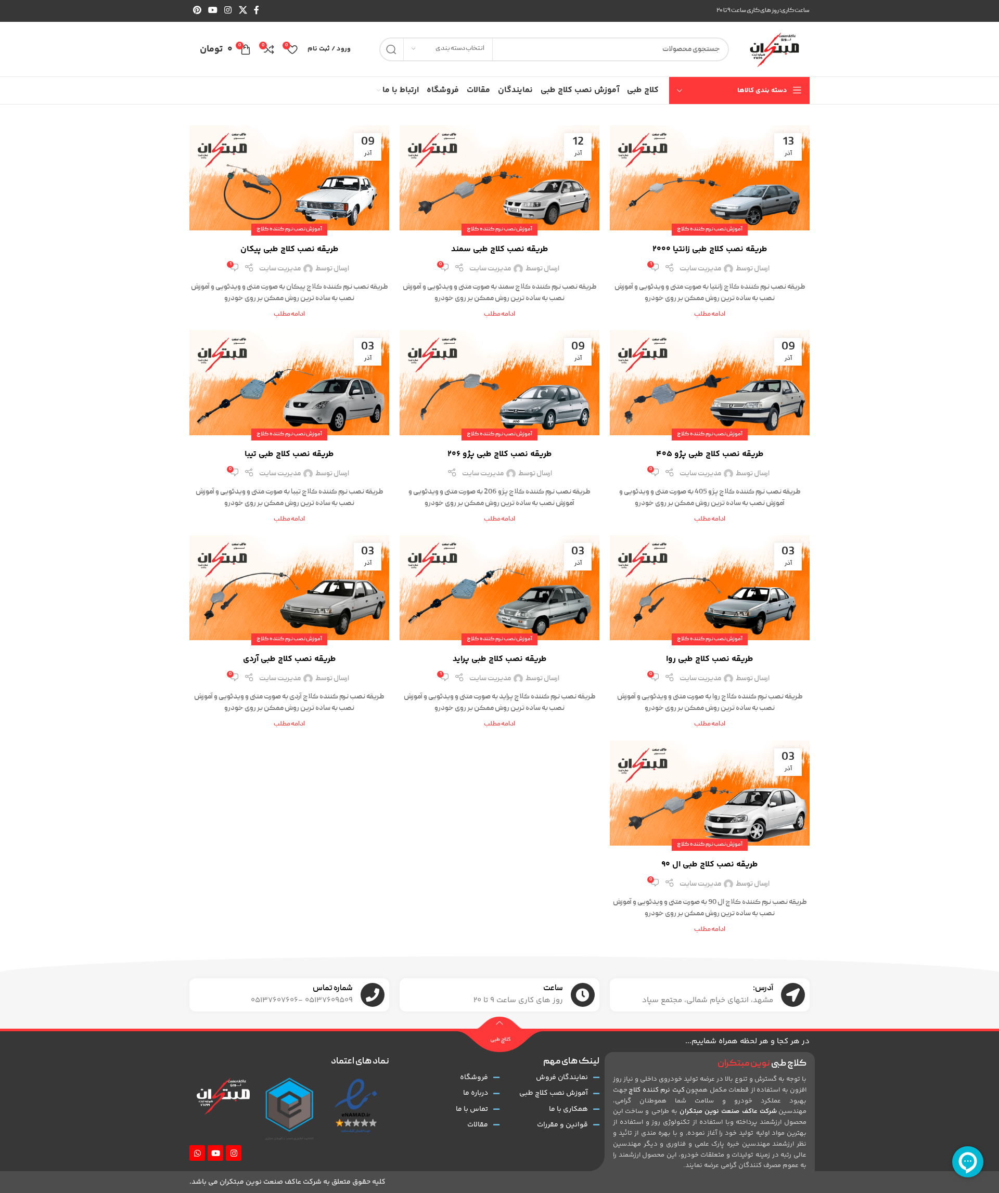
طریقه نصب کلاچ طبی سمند (499, 249)
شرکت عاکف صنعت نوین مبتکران (728, 1111)
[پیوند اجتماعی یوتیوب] (212, 10)
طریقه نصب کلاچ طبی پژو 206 (499, 454)
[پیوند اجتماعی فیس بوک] (256, 10)
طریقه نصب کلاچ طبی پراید (500, 659)
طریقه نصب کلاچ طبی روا (709, 659)
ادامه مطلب (709, 314)
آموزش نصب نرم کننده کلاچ (709, 229)
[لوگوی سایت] (774, 49)
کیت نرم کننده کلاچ (656, 1090)
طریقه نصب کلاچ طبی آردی (289, 659)
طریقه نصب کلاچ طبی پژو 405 (710, 454)
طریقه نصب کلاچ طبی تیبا (289, 454)
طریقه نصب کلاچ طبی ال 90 (709, 864)
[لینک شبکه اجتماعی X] (242, 10)
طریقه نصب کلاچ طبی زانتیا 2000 (709, 249)
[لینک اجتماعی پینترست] (196, 10)
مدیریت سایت (700, 269)
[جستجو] (391, 49)
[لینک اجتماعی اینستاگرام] (228, 10)
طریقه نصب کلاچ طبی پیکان (289, 249)
